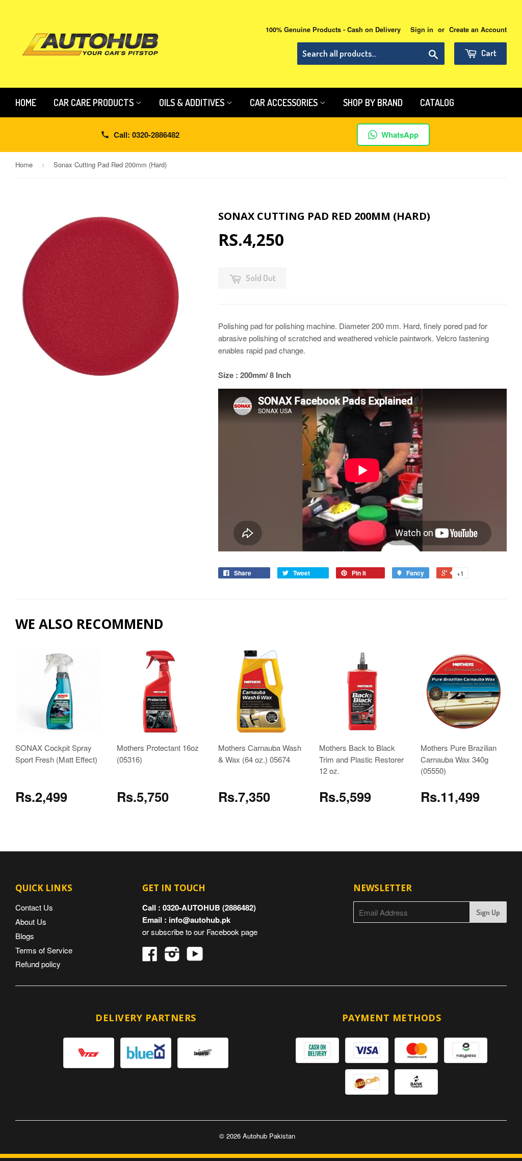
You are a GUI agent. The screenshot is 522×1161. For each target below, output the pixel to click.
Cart (488, 52)
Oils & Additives (192, 102)
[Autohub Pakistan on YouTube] (195, 956)
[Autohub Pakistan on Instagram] (172, 956)
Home (25, 102)
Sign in (421, 29)
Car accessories (285, 102)
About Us (30, 921)
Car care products (95, 102)
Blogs (24, 935)
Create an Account (478, 29)
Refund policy (38, 963)
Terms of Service (43, 950)
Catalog (437, 102)
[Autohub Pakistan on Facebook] (150, 956)
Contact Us (34, 907)
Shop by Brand (373, 102)
